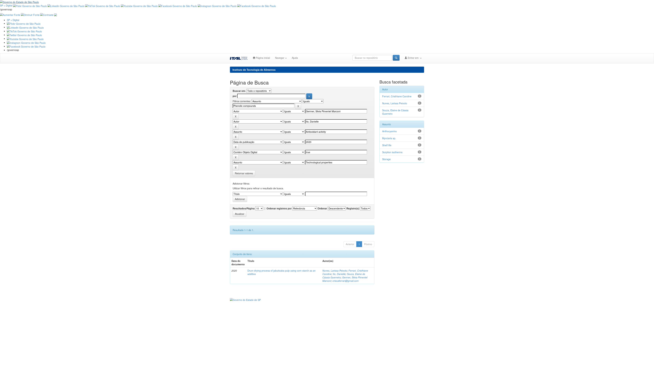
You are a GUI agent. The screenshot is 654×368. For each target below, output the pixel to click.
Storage (386, 159)
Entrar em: (413, 57)
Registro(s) (352, 208)
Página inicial (262, 57)
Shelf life (386, 145)
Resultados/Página (244, 208)
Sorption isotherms (392, 152)
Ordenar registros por (279, 208)
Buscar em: (239, 91)
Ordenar (322, 208)
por (235, 96)
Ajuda (295, 57)
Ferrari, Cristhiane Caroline (396, 96)
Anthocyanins (389, 131)
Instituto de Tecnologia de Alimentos (254, 69)
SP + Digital (6, 5)
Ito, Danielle (339, 274)
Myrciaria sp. (389, 138)
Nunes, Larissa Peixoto (334, 270)
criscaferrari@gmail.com (345, 280)
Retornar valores (244, 173)
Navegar (280, 57)
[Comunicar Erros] (55, 14)
